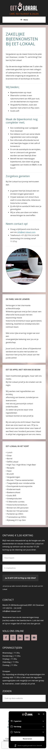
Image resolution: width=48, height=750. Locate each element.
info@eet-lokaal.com (26, 232)
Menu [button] (26, 20)
